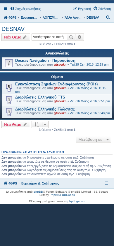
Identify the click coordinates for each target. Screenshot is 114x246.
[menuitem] (25, 8)
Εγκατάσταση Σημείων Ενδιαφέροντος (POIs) (56, 84)
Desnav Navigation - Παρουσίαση (45, 60)
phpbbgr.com (76, 201)
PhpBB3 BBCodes (62, 194)
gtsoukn (60, 64)
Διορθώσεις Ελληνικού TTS (40, 97)
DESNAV (13, 29)
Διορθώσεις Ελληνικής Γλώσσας (45, 109)
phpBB (38, 191)
